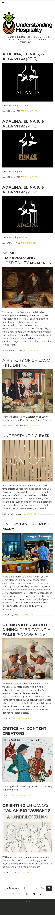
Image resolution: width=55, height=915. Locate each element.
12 (13, 894)
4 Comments (31, 350)
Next (36, 894)
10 (42, 888)
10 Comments (29, 243)
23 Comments (31, 514)
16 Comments (24, 718)
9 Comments (25, 872)
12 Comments (29, 111)
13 (20, 894)
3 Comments (27, 615)
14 (27, 894)
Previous (14, 888)
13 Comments (29, 177)
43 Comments (23, 795)
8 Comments (32, 425)
